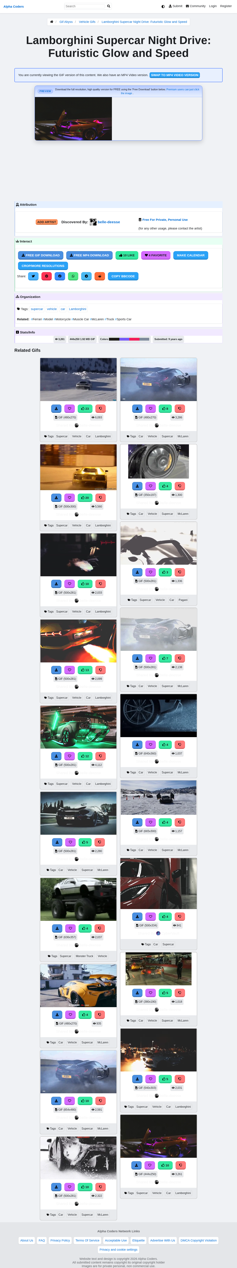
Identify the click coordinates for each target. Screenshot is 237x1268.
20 (86, 498)
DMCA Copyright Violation (199, 1240)
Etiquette (138, 1240)
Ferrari (37, 319)
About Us (26, 1240)
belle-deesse (109, 222)
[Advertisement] (118, 170)
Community (197, 6)
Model (48, 319)
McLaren (97, 319)
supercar (37, 309)
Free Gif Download (42, 255)
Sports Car (123, 319)
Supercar (61, 436)
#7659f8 (124, 339)
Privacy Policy (60, 1240)
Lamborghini (77, 309)
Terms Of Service (87, 1240)
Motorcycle (62, 319)
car (63, 309)
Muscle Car (80, 319)
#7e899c (144, 339)
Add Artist (46, 222)
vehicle (52, 309)
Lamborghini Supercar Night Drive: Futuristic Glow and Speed (144, 22)
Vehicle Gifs (87, 22)
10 (86, 584)
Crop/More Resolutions (43, 266)
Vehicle (76, 436)
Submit (177, 6)
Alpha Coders (13, 6)
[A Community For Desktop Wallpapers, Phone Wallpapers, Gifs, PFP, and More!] (51, 22)
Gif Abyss (66, 22)
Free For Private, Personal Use (165, 220)
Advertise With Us (162, 1240)
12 (86, 756)
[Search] (109, 6)
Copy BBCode (123, 276)
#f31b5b (134, 339)
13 (86, 670)
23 (86, 408)
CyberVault (170, 933)
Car (88, 436)
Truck (110, 319)
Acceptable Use (116, 1240)
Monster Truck (84, 956)
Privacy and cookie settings (118, 1249)
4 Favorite (157, 255)
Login (213, 6)
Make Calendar (191, 255)
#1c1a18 (114, 339)
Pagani (183, 599)
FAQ (42, 1240)
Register (226, 6)
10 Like (128, 255)
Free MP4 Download (91, 255)
